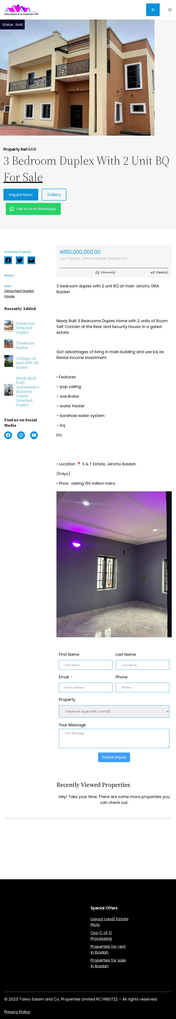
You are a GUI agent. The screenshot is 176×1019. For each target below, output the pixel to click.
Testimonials (59, 958)
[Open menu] (170, 9)
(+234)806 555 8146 (37, 872)
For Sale (23, 177)
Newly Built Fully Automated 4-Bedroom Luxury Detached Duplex (27, 391)
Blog (51, 942)
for (114, 960)
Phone (121, 677)
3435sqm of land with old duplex (27, 363)
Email (64, 677)
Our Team (57, 950)
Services (55, 919)
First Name (69, 654)
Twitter (20, 260)
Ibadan (101, 966)
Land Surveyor (17, 940)
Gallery (54, 194)
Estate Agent (26, 919)
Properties (101, 960)
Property (67, 699)
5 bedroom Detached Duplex (25, 328)
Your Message (72, 725)
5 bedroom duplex (25, 345)
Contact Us (58, 935)
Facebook (8, 260)
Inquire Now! (21, 194)
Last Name (126, 654)
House (9, 296)
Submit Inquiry (114, 757)
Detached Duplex (19, 290)
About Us (56, 927)
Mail (31, 260)
